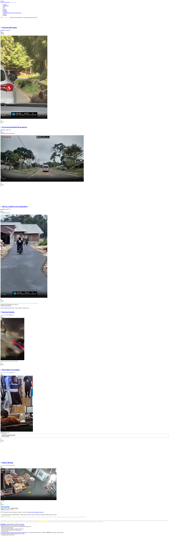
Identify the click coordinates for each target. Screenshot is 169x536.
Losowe (5, 14)
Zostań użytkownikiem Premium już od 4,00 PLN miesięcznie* (14, 532)
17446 (7, 509)
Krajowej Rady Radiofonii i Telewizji (36, 512)
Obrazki (5, 9)
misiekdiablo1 (3, 314)
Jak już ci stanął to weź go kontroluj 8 (15, 206)
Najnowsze (5, 12)
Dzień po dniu (11, 12)
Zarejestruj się (13, 2)
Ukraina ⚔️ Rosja (6, 17)
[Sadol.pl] (2, 1)
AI (3, 8)
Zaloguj (8, 2)
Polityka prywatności (19, 524)
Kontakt (8, 524)
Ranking (5, 15)
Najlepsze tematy (17, 12)
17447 (4, 509)
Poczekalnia (5, 5)
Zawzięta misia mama (9, 27)
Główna (5, 4)
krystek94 (3, 30)
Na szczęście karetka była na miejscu (14, 127)
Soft (4, 6)
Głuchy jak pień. (7, 462)
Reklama (12, 524)
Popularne (5, 11)
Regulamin (3, 524)
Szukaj (4, 2)
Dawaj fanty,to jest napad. (11, 370)
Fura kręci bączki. (8, 312)
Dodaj (2, 2)
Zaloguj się (3, 305)
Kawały (4, 10)
